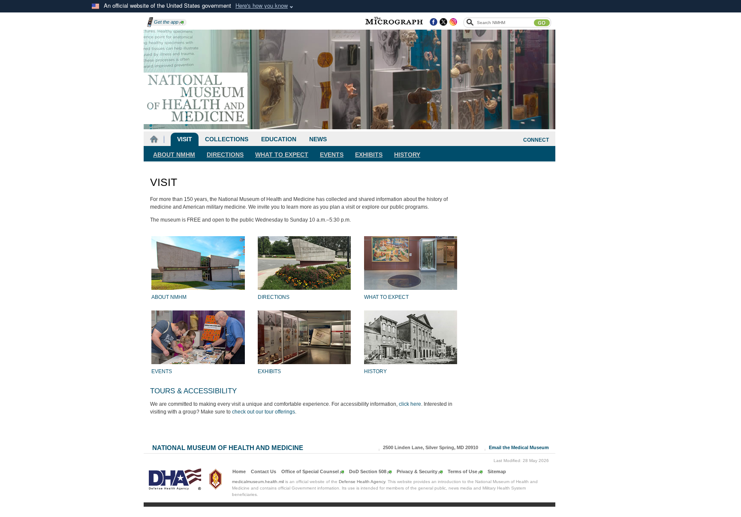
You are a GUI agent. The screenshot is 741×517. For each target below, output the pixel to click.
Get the (166, 21)
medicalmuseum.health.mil (258, 481)
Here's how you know (261, 5)
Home (239, 471)
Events (331, 154)
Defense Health (362, 481)
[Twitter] (443, 22)
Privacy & (417, 471)
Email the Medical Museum (519, 447)
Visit (184, 139)
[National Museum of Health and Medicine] (196, 98)
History (407, 154)
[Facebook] (433, 22)
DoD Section (367, 471)
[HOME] (154, 139)
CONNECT (536, 140)
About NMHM (174, 154)
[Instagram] (453, 22)
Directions (225, 154)
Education (278, 139)
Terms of (462, 471)
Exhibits (369, 154)
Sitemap (497, 471)
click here (410, 404)
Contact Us (263, 471)
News (318, 139)
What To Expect (281, 154)
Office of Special (310, 471)
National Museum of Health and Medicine (227, 447)
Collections (226, 139)
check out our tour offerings (263, 412)
